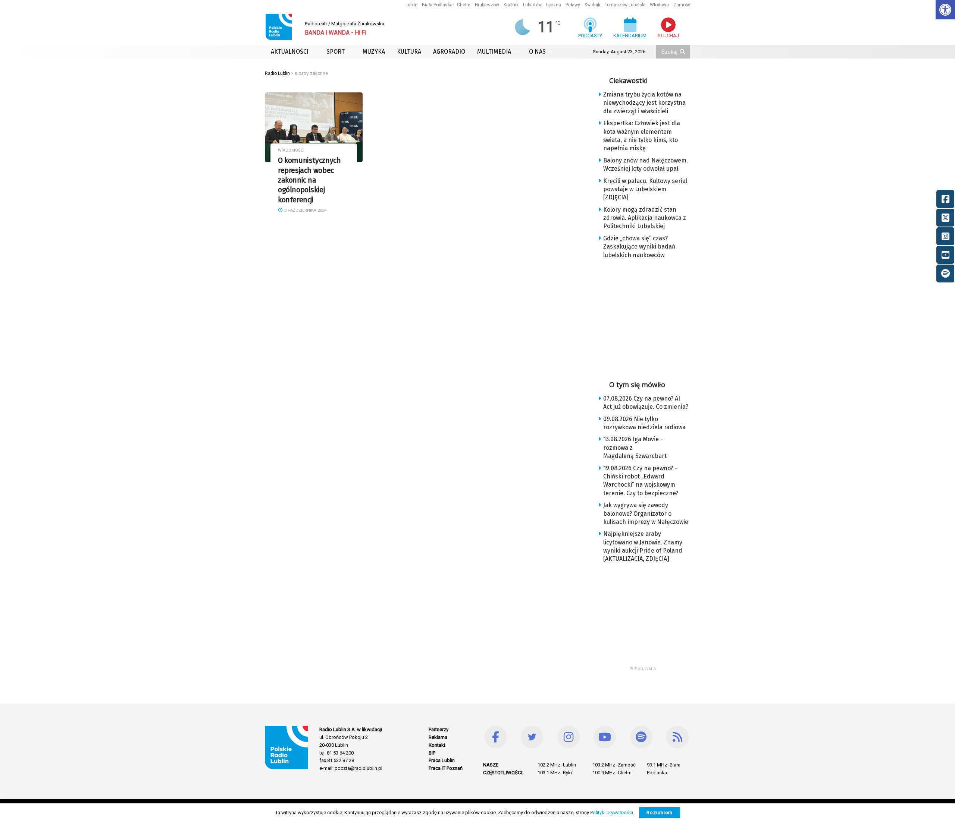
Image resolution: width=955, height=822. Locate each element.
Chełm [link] (463, 4)
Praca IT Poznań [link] (446, 768)
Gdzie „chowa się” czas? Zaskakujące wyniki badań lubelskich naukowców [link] (639, 247)
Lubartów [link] (532, 4)
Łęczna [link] (553, 4)
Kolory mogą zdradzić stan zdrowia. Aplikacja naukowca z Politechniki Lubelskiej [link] (644, 218)
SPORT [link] (335, 51)
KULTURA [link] (409, 51)
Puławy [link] (573, 4)
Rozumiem (659, 812)
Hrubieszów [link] (487, 4)
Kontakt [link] (437, 745)
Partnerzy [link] (438, 729)
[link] (945, 9)
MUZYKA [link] (374, 51)
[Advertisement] (650, 317)
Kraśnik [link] (511, 4)
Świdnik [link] (592, 4)
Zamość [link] (681, 4)
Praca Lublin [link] (442, 760)
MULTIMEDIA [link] (494, 51)
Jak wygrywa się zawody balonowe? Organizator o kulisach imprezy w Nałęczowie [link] (645, 513)
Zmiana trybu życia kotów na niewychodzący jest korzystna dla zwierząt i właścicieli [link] (644, 103)
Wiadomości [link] (291, 150)
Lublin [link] (411, 4)
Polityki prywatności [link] (611, 812)
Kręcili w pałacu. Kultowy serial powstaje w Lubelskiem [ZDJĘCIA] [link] (645, 189)
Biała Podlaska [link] (437, 4)
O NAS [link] (537, 51)
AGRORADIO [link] (449, 51)
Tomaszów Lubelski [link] (625, 4)
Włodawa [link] (659, 4)
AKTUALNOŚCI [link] (290, 51)
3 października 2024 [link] (304, 210)
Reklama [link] (438, 737)
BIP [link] (432, 753)
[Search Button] (683, 52)
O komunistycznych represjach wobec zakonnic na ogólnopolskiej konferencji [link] (309, 180)
